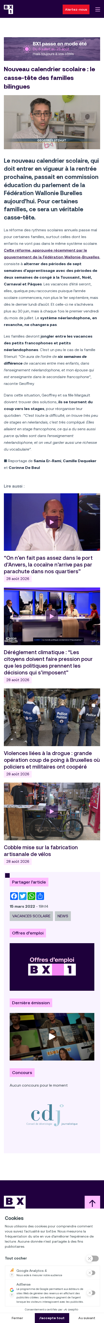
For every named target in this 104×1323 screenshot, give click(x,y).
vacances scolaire (31, 916)
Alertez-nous (76, 9)
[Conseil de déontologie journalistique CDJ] (52, 1115)
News (63, 916)
